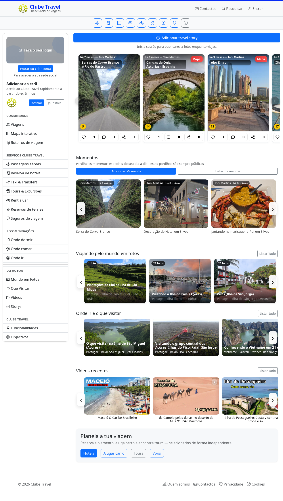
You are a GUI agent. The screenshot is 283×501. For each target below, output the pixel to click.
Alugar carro (113, 453)
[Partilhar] (124, 137)
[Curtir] (84, 137)
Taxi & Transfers (24, 182)
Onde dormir (22, 239)
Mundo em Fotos (25, 279)
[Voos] (97, 23)
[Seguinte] (275, 101)
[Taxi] (141, 23)
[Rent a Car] (130, 23)
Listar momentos (227, 171)
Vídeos (16, 297)
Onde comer (21, 248)
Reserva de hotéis (25, 173)
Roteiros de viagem (27, 142)
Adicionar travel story (179, 37)
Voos (157, 453)
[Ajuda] (185, 23)
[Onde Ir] (174, 23)
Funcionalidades (24, 328)
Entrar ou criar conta (35, 69)
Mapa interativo (24, 133)
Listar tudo (268, 313)
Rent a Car (19, 200)
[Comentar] (104, 137)
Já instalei (55, 103)
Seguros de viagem (27, 218)
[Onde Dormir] (152, 23)
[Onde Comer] (163, 23)
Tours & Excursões (26, 191)
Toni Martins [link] (87, 183)
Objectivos (20, 337)
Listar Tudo (267, 253)
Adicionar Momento (126, 171)
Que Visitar (20, 288)
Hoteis (88, 453)
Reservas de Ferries (27, 209)
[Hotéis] (108, 23)
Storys (16, 306)
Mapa (197, 59)
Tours (138, 453)
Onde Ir (17, 257)
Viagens (17, 124)
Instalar (36, 103)
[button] (35, 50)
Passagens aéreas (26, 164)
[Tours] (119, 23)
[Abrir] (109, 92)
